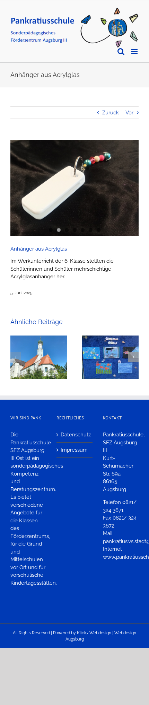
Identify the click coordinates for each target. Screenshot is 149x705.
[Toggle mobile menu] (135, 51)
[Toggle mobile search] (120, 51)
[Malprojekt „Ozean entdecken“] (110, 339)
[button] (15, 357)
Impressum (74, 450)
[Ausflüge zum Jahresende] (38, 339)
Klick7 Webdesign (94, 632)
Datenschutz (75, 435)
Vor (129, 113)
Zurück (110, 113)
